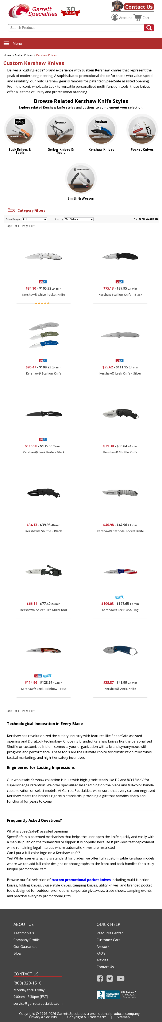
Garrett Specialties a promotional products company (98, 1013)
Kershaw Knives (46, 55)
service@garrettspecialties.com (38, 1003)
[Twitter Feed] (110, 979)
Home (7, 55)
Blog (17, 953)
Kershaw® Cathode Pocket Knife (120, 531)
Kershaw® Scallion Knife (43, 373)
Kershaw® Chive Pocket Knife (43, 295)
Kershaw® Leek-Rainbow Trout (43, 689)
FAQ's (101, 953)
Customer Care (108, 939)
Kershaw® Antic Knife (120, 689)
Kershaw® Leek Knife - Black (44, 452)
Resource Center (110, 933)
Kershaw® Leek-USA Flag (120, 610)
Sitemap (123, 1017)
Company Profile (27, 939)
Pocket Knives (24, 55)
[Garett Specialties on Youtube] (120, 979)
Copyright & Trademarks (87, 1017)
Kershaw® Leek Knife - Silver (120, 373)
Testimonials (24, 933)
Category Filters (30, 210)
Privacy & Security (43, 1017)
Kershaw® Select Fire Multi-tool (43, 610)
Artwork (103, 946)
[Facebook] (100, 979)
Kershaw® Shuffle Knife (120, 452)
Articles (102, 960)
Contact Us (139, 6)
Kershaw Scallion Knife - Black (120, 295)
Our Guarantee (25, 946)
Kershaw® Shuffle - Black (43, 531)
